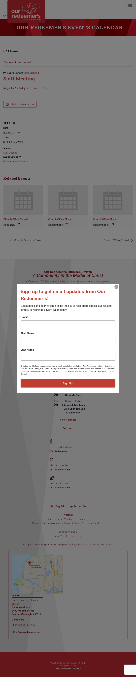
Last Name (27, 349)
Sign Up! (68, 383)
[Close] (116, 287)
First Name (27, 333)
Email (24, 317)
